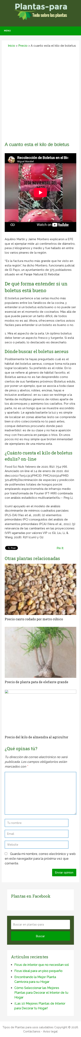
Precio (23, 45)
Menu (7, 30)
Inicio (11, 45)
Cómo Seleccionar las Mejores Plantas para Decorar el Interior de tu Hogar (41, 992)
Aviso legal (50, 1031)
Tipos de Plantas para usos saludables (27, 1027)
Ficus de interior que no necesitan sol (41, 965)
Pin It (60, 548)
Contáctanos (31, 1031)
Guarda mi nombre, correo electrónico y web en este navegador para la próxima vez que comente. (40, 858)
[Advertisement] (40, 96)
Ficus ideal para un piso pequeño (38, 971)
